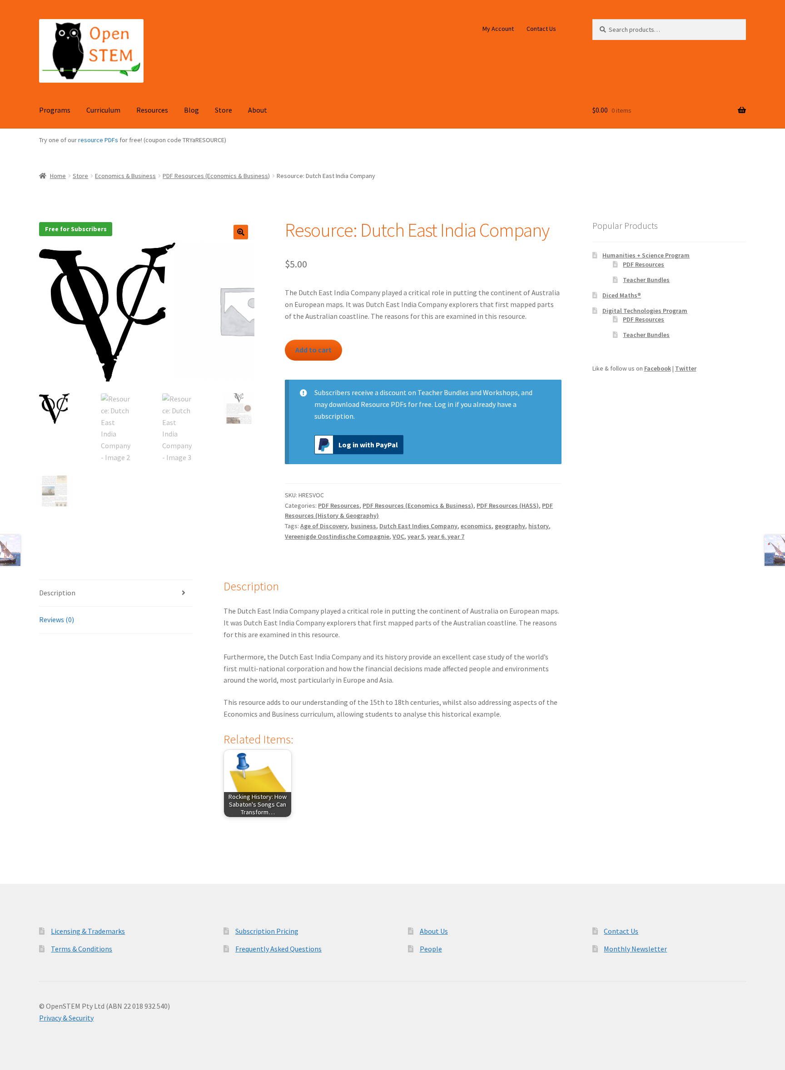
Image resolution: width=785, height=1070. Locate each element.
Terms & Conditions (81, 948)
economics (476, 526)
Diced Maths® (621, 295)
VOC (398, 536)
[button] (241, 232)
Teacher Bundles (646, 280)
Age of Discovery (324, 526)
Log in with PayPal (368, 444)
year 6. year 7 (445, 536)
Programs (54, 109)
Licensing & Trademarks (88, 931)
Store (223, 109)
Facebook (657, 368)
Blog (191, 109)
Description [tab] (57, 592)
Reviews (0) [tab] (56, 619)
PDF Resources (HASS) (508, 505)
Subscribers (332, 392)
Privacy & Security (66, 1017)
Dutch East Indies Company (418, 526)
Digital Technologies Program (644, 311)
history (538, 526)
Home (58, 176)
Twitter (685, 368)
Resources (152, 109)
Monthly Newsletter (635, 948)
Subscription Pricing (266, 931)
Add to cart (313, 349)
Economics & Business (125, 176)
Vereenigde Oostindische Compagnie (337, 536)
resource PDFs (98, 140)
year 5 (415, 536)
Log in (443, 404)
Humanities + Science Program (646, 255)
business (363, 526)
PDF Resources (338, 505)
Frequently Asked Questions (278, 948)
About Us (434, 931)
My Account (498, 29)
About (257, 109)
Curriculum (103, 109)
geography (510, 526)
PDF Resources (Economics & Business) (216, 176)
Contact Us (541, 29)
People (431, 948)
